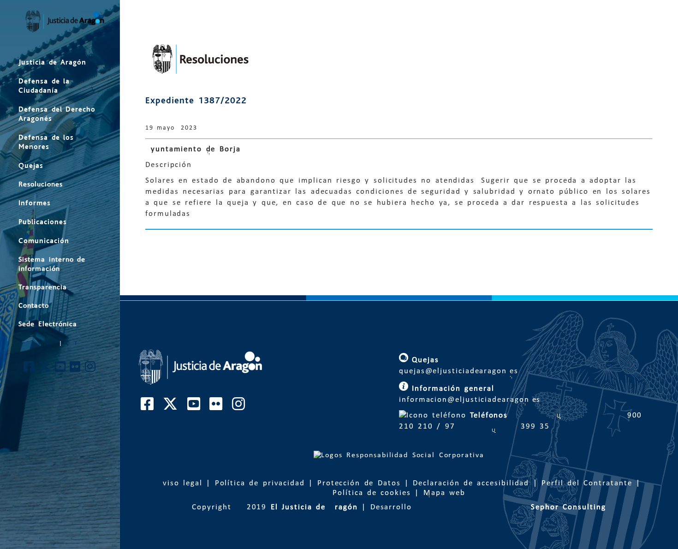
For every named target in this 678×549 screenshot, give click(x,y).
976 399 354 (498, 426)
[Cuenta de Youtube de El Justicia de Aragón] (60, 369)
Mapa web (444, 493)
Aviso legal (179, 483)
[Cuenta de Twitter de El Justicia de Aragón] (45, 369)
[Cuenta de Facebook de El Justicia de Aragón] (29, 369)
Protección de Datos (359, 483)
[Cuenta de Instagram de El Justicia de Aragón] (90, 369)
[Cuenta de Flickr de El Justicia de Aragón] (75, 369)
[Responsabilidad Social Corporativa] (399, 455)
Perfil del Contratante (586, 483)
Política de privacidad (260, 483)
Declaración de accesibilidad (471, 483)
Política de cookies (372, 493)
